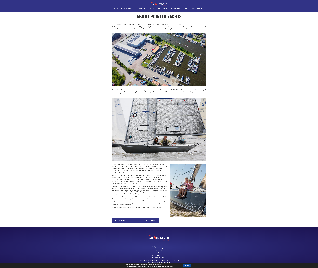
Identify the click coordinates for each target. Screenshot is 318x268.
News (193, 9)
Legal (166, 260)
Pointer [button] (140, 9)
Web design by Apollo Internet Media (159, 262)
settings (170, 266)
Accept (187, 265)
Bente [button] (125, 9)
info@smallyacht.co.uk (160, 258)
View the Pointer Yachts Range (126, 220)
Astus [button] (175, 9)
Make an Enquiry (150, 220)
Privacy (171, 260)
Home (116, 9)
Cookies (176, 260)
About (186, 9)
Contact (200, 9)
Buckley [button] (158, 9)
